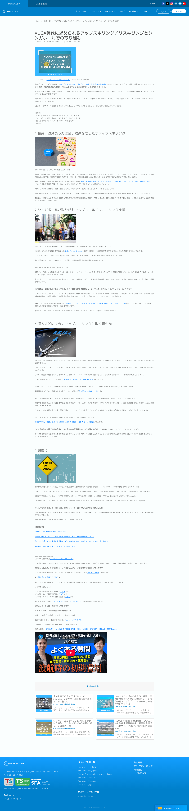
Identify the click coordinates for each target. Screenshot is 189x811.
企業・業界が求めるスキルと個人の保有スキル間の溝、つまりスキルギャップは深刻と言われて (117, 181)
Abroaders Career (86, 796)
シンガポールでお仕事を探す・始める (48, 42)
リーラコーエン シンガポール (58, 79)
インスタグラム (76, 601)
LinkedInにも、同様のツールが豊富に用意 (77, 379)
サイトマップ (140, 773)
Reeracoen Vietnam (87, 781)
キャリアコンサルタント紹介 (103, 11)
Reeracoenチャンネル (73, 620)
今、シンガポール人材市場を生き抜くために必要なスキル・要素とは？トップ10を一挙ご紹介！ (71, 541)
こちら (62, 591)
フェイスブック (59, 601)
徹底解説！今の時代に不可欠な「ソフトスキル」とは (55, 546)
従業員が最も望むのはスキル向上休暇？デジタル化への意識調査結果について (64, 536)
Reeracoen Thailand (87, 767)
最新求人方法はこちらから (48, 577)
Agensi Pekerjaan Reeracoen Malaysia (95, 774)
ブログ (122, 11)
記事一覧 (47, 21)
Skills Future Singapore (74, 251)
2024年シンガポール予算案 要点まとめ (50, 531)
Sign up (179, 11)
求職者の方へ (14, 3)
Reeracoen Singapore (87, 770)
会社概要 (138, 762)
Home (38, 21)
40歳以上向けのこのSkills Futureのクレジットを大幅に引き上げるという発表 (95, 303)
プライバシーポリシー (144, 766)
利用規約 (138, 769)
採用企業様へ (42, 3)
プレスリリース (81, 11)
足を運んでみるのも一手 (88, 391)
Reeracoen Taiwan (86, 777)
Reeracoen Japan (86, 785)
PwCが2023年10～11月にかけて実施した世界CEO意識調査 (83, 84)
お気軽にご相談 (93, 572)
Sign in (163, 11)
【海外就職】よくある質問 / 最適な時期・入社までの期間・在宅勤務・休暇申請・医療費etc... (80, 629)
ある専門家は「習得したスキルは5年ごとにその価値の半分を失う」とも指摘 (64, 422)
